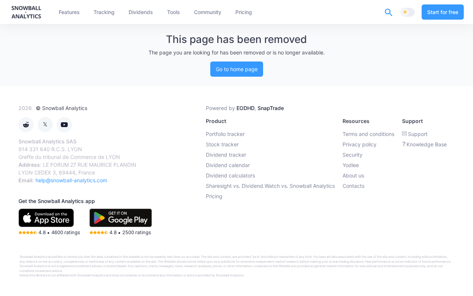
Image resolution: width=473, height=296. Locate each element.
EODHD (245, 108)
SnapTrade (271, 108)
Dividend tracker (226, 155)
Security (353, 155)
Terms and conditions (368, 134)
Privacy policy (360, 144)
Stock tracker (222, 144)
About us (353, 175)
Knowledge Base (426, 144)
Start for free (442, 12)
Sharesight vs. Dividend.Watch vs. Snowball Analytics (270, 186)
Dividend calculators (230, 175)
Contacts (353, 186)
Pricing (214, 196)
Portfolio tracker (225, 134)
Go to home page (237, 69)
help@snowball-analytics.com (71, 180)
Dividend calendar (228, 165)
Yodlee (351, 165)
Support (418, 134)
